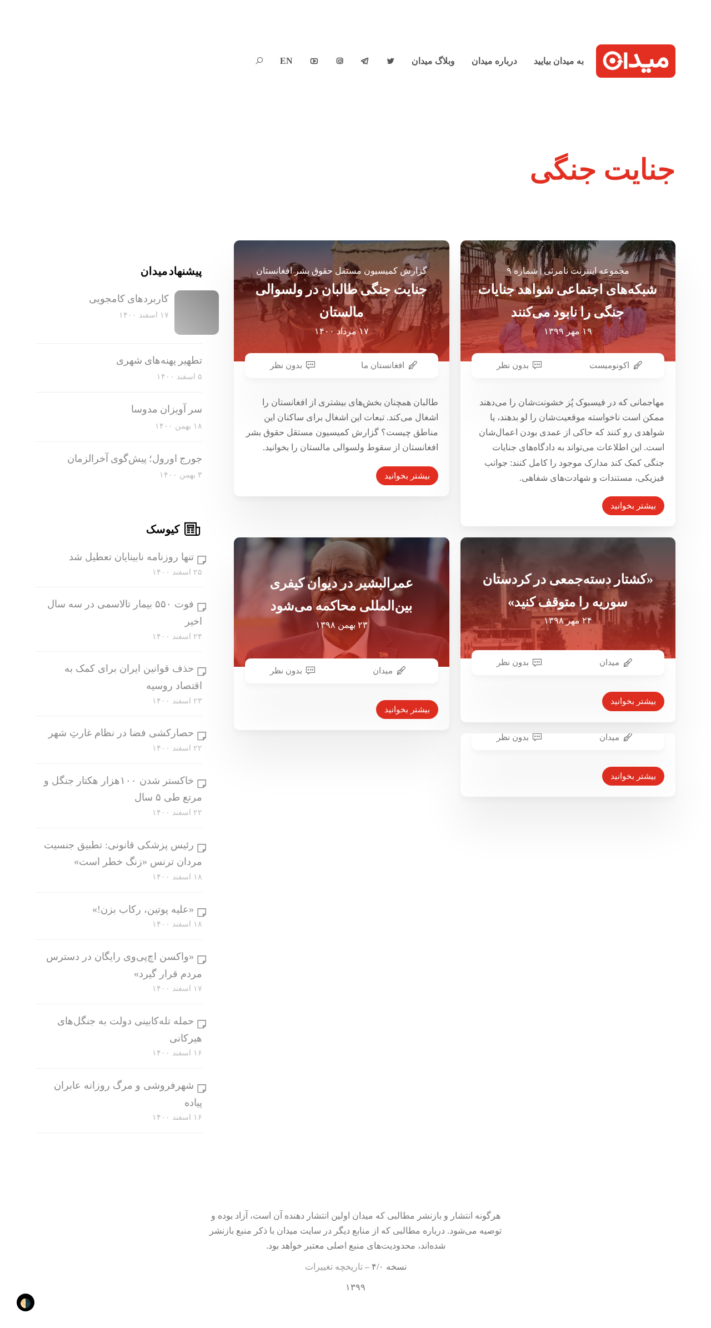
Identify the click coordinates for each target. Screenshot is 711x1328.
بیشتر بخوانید (407, 475)
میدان (383, 670)
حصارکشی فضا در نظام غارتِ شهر (121, 732)
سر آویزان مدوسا (166, 409)
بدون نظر (286, 365)
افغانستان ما (382, 365)
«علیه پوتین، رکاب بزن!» (143, 909)
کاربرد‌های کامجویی (129, 298)
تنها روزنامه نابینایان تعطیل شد (131, 556)
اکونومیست (609, 365)
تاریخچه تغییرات (334, 1266)
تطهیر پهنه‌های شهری (159, 360)
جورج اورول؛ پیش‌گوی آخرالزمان (134, 458)
